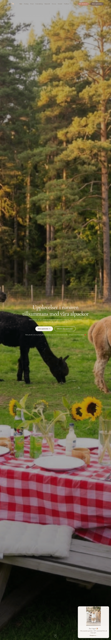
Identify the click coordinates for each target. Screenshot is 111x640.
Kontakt (60, 4)
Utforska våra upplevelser (65, 329)
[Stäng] (107, 608)
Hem (21, 4)
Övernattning (39, 4)
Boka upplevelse (97, 4)
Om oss (54, 4)
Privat (31, 4)
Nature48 (47, 4)
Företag (26, 4)
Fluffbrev (66, 4)
